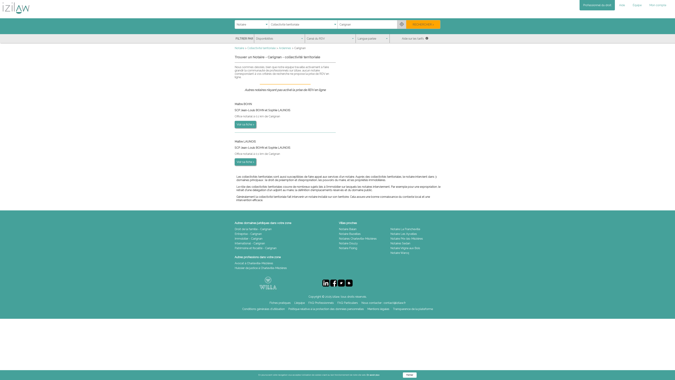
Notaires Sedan (400, 243)
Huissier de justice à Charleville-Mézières (261, 268)
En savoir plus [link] (373, 375)
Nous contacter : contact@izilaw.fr (383, 303)
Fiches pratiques (280, 303)
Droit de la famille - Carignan (253, 229)
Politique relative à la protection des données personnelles (326, 309)
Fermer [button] (409, 375)
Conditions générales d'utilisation (263, 309)
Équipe (637, 5)
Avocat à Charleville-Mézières (254, 263)
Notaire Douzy (348, 243)
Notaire (239, 48)
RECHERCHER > (423, 24)
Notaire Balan (347, 229)
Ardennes (285, 48)
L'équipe (299, 303)
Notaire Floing (348, 248)
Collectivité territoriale (261, 48)
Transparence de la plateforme (413, 309)
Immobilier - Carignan (248, 238)
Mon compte (657, 5)
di (236, 24)
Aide (622, 5)
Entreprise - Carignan (248, 234)
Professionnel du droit (597, 5)
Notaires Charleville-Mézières (358, 238)
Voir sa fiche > (245, 124)
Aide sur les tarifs (413, 38)
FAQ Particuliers (347, 303)
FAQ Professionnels (321, 303)
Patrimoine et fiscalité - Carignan (256, 248)
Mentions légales (378, 309)
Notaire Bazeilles (350, 234)
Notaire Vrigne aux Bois (405, 248)
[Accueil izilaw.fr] (16, 15)
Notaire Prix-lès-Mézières (406, 238)
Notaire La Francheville (405, 229)
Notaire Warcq (399, 253)
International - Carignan (250, 243)
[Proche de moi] (401, 24)
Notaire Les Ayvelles (403, 234)
